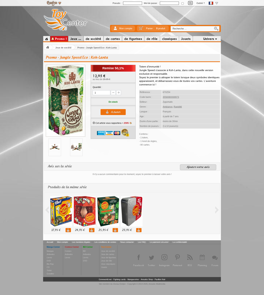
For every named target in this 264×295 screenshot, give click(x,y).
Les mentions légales (81, 242)
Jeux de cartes (107, 254)
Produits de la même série (67, 187)
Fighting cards (119, 279)
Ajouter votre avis (198, 167)
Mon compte (125, 28)
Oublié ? (200, 3)
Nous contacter (127, 242)
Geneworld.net (105, 279)
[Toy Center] (65, 31)
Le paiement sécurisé (159, 242)
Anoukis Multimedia (157, 284)
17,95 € (55, 230)
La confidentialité (180, 242)
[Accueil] (46, 39)
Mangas (50, 251)
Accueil (50, 242)
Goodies (50, 274)
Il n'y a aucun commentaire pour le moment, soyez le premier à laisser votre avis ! (132, 174)
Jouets (104, 267)
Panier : (155, 28)
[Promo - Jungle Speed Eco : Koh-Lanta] (66, 135)
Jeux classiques (108, 264)
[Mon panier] (141, 29)
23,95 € (127, 230)
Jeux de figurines (108, 257)
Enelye (123, 284)
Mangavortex (133, 279)
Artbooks (51, 254)
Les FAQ (142, 242)
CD (48, 267)
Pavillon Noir (160, 279)
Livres (49, 257)
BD (84, 251)
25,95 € (103, 230)
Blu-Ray (50, 264)
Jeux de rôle (106, 261)
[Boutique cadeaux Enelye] (94, 123)
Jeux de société (63, 47)
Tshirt (49, 270)
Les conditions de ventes (105, 242)
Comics (68, 251)
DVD (49, 261)
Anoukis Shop (147, 279)
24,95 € (80, 230)
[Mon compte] (115, 29)
